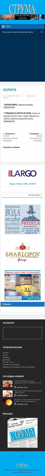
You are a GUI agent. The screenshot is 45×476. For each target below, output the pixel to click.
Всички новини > (35, 195)
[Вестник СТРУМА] (22, 9)
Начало (6, 353)
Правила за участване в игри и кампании (19, 367)
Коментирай (30, 96)
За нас (5, 355)
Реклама (6, 357)
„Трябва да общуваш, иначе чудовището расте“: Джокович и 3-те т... (27, 382)
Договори (6, 360)
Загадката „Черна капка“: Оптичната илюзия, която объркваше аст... (27, 400)
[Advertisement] (22, 58)
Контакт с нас (8, 362)
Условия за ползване (11, 364)
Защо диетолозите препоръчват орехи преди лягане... (28, 392)
